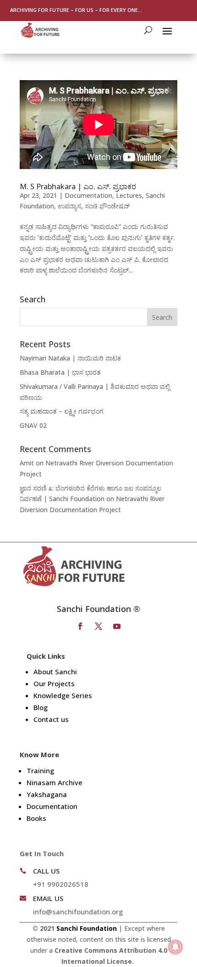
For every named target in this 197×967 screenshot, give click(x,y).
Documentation (88, 195)
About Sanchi (55, 671)
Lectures (129, 195)
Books (36, 818)
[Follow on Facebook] (80, 626)
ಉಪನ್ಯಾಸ (69, 206)
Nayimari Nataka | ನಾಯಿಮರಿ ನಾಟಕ (70, 358)
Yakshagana (47, 794)
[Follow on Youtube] (116, 626)
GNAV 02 (33, 425)
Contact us (51, 719)
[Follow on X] (98, 626)
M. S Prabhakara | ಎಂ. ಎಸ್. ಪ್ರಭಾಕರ (78, 186)
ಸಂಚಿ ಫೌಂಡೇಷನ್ (107, 206)
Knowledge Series (62, 695)
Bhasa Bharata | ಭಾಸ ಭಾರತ (60, 372)
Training (40, 770)
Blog (40, 707)
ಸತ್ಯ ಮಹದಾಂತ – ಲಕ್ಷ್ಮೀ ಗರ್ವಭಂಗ (62, 411)
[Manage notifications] (175, 947)
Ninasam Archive (54, 782)
